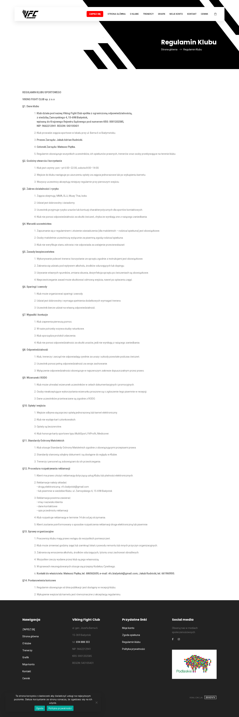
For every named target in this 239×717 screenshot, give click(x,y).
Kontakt (191, 14)
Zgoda (39, 708)
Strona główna (117, 14)
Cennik (204, 14)
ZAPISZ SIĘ (95, 14)
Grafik (161, 14)
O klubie (134, 14)
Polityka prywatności (133, 649)
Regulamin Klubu (192, 49)
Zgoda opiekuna (131, 635)
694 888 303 (83, 642)
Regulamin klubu (131, 642)
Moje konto (176, 14)
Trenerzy (148, 14)
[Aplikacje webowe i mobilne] (210, 698)
